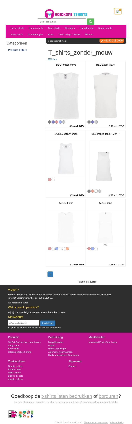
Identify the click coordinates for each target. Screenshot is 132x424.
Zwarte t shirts (15, 379)
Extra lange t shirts (69, 34)
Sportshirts (54, 28)
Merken (89, 34)
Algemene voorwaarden (60, 352)
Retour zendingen (57, 348)
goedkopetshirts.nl (57, 41)
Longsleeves (87, 28)
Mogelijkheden (55, 342)
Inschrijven (47, 323)
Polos (51, 34)
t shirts (17, 372)
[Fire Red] (92, 191)
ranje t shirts (16, 366)
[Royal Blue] (60, 122)
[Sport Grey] (63, 122)
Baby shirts (16, 34)
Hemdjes (70, 28)
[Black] (49, 122)
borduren (108, 396)
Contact (72, 366)
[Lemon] (60, 248)
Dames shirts (36, 28)
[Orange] (67, 248)
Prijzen (51, 345)
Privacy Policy (117, 422)
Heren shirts (17, 28)
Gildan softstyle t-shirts (19, 352)
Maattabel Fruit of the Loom (103, 342)
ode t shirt (15, 369)
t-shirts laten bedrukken (67, 396)
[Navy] (53, 122)
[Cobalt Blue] (96, 191)
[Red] (56, 122)
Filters (54, 59)
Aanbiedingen (35, 34)
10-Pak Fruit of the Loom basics (24, 342)
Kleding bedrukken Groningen (63, 355)
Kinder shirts (105, 28)
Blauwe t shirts (15, 375)
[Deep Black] (53, 179)
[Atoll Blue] (53, 248)
